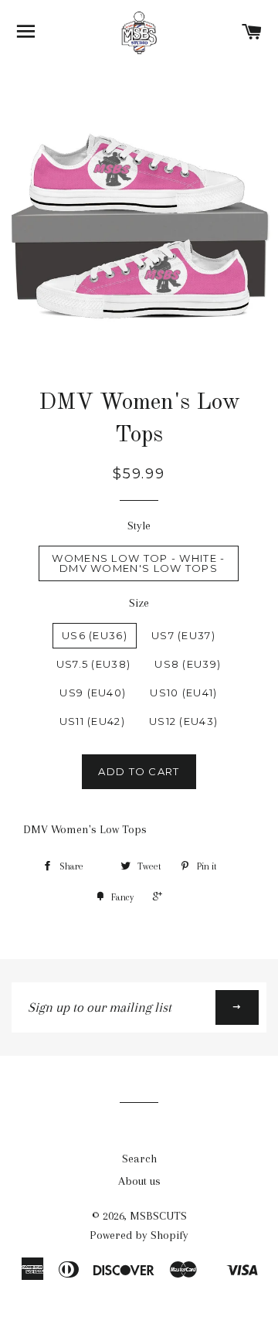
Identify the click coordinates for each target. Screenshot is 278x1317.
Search (139, 1159)
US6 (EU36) (94, 635)
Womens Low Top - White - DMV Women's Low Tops (138, 563)
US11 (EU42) (92, 721)
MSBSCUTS (158, 1216)
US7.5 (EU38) (93, 664)
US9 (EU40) (92, 692)
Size (139, 603)
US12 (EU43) (183, 721)
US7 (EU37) (183, 635)
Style (139, 526)
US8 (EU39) (187, 664)
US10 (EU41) (183, 692)
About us (139, 1181)
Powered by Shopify (139, 1235)
